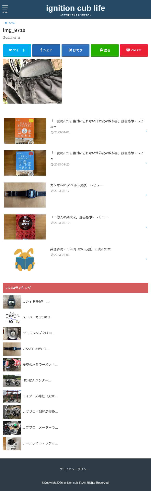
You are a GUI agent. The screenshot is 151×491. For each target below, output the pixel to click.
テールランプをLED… (39, 333)
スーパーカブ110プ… (38, 317)
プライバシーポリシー (74, 469)
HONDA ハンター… (37, 380)
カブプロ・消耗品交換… (40, 411)
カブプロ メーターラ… (40, 427)
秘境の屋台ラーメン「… (40, 364)
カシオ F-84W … (36, 301)
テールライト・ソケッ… (40, 443)
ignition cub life (75, 8)
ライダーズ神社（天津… (40, 396)
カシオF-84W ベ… (36, 349)
